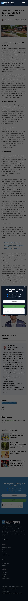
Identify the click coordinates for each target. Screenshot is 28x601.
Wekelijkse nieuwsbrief (15, 297)
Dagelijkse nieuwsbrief (15, 294)
